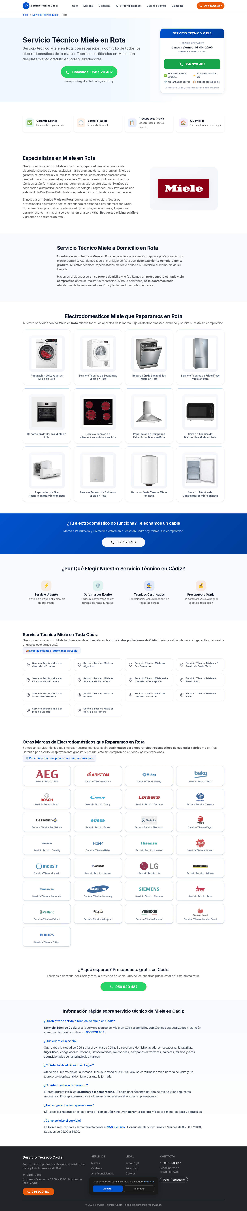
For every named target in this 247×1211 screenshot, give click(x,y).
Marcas (88, 5)
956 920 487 (213, 6)
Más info (149, 1181)
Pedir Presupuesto (174, 1179)
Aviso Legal (132, 1163)
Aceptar (107, 1188)
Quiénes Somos (156, 5)
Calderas (104, 5)
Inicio (74, 5)
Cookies (130, 1173)
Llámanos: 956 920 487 (92, 72)
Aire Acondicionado (128, 5)
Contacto (178, 5)
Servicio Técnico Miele (45, 14)
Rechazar (139, 1188)
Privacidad (132, 1168)
